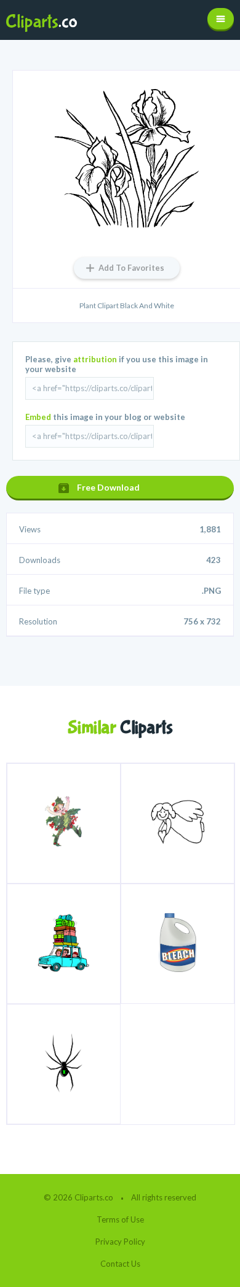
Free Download (108, 487)
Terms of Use (120, 1219)
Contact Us (120, 1264)
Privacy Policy (120, 1241)
